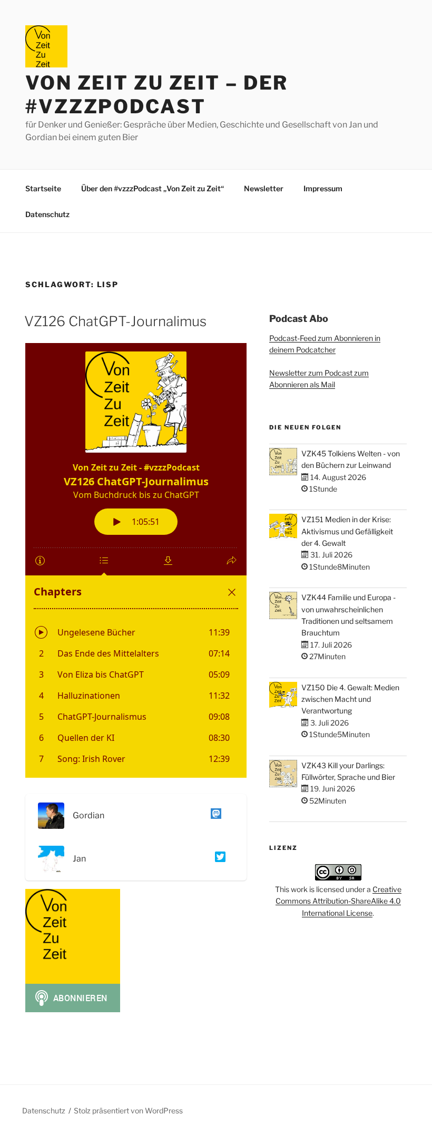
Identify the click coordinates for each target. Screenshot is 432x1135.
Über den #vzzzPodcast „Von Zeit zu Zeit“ (152, 188)
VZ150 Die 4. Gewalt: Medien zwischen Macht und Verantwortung (350, 699)
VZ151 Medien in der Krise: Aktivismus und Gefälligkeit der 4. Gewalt (347, 531)
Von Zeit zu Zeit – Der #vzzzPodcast (156, 94)
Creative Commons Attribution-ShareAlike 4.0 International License (338, 901)
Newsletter (263, 188)
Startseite (43, 188)
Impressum (322, 188)
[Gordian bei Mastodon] (214, 815)
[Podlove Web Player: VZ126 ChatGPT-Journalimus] (136, 560)
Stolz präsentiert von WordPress (128, 1110)
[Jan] (218, 859)
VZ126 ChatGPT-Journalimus (115, 321)
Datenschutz (47, 214)
